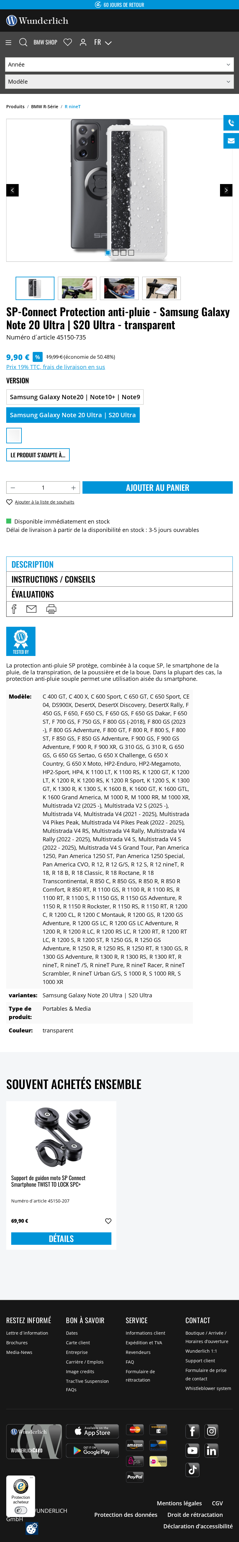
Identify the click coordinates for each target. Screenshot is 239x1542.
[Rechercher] (23, 42)
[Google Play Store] (92, 1450)
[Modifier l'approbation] (32, 1528)
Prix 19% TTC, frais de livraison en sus (55, 367)
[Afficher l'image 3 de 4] (123, 253)
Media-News (19, 1352)
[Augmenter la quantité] (73, 487)
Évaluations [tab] (33, 594)
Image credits (80, 1371)
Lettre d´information (27, 1333)
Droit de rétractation (195, 1514)
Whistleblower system (208, 1388)
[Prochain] (226, 190)
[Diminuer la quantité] (12, 487)
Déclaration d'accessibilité (198, 1526)
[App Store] (92, 1431)
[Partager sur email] (31, 609)
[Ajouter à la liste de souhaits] (108, 1221)
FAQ (130, 1362)
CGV (217, 1503)
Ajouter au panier (158, 487)
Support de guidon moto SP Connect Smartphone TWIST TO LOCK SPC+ (48, 1182)
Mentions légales (179, 1503)
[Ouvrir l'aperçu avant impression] (51, 609)
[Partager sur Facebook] (14, 609)
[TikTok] (192, 1470)
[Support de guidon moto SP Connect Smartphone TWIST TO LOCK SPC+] (61, 1137)
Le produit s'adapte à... (38, 455)
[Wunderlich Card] (34, 1441)
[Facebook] (192, 1431)
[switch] (21, 1510)
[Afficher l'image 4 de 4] (131, 253)
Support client (200, 1361)
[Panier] (234, 42)
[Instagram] (211, 1431)
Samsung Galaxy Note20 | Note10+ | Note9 (75, 397)
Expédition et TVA (144, 1343)
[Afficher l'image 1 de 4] (108, 253)
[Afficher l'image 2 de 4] (115, 253)
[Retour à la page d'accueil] (37, 20)
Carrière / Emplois (85, 1362)
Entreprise (77, 1352)
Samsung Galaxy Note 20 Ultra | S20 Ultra (73, 415)
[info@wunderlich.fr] (231, 141)
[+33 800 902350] (231, 123)
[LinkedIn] (211, 1450)
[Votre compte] (83, 42)
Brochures (17, 1343)
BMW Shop (45, 42)
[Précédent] (12, 190)
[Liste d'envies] (68, 42)
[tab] (119, 563)
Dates (72, 1333)
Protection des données (125, 1514)
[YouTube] (192, 1450)
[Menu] (8, 42)
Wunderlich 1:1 (201, 1351)
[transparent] (14, 435)
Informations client (145, 1333)
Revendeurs (138, 1352)
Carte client (78, 1343)
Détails (61, 1238)
